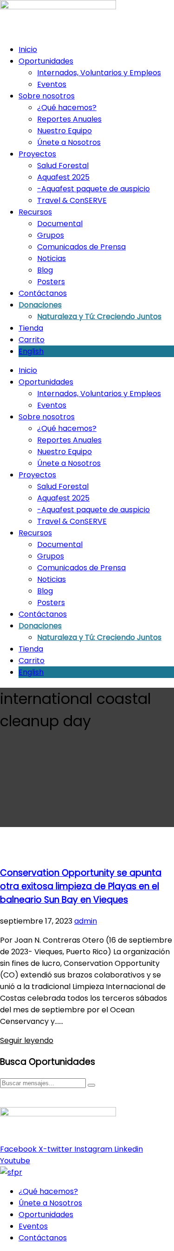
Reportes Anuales (69, 119)
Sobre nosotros (47, 96)
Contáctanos (43, 293)
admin (85, 921)
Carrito (32, 339)
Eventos (51, 84)
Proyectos (37, 154)
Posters (51, 281)
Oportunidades (46, 61)
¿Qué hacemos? (67, 107)
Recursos (35, 212)
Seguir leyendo (26, 1040)
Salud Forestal (63, 165)
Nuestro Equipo (64, 130)
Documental (60, 223)
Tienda (31, 328)
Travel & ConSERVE (72, 200)
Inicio (28, 49)
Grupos (50, 235)
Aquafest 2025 (63, 177)
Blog (45, 270)
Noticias (51, 258)
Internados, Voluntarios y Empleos (99, 72)
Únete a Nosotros (69, 142)
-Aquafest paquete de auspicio (93, 188)
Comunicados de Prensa (81, 246)
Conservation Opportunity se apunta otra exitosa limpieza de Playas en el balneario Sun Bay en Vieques (80, 886)
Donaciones (40, 305)
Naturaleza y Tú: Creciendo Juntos (99, 316)
